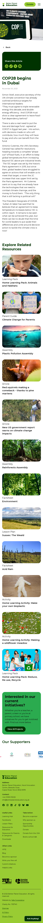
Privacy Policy (7, 917)
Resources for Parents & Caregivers (10, 834)
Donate (30, 4)
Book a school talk (30, 837)
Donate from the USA (31, 833)
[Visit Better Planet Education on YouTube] (27, 805)
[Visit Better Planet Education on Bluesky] (23, 805)
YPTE (4, 850)
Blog (4, 853)
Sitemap (5, 908)
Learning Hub (7, 816)
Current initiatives (9, 864)
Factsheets (6, 820)
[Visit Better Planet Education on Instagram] (7, 805)
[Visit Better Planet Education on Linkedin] (11, 805)
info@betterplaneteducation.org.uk (15, 800)
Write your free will (9, 860)
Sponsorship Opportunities (28, 825)
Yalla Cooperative (17, 900)
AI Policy (5, 912)
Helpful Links (7, 868)
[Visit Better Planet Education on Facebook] (3, 805)
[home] (10, 4)
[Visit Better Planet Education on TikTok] (15, 805)
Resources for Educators (7, 828)
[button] (38, 4)
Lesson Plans (7, 824)
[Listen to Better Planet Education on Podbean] (19, 805)
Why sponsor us (29, 820)
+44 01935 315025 (9, 797)
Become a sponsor (30, 816)
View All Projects (15, 729)
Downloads (6, 839)
